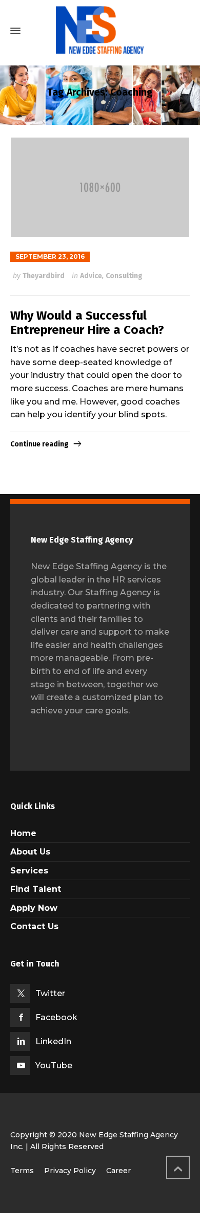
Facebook (56, 1017)
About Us (30, 852)
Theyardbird (44, 276)
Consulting (124, 276)
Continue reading (39, 444)
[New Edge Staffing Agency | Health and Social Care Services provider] (100, 30)
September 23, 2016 (50, 256)
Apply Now (33, 908)
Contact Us (34, 926)
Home (23, 833)
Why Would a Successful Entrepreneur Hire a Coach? (87, 323)
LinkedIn (53, 1041)
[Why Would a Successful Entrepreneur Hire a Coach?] (100, 187)
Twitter (50, 993)
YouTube (53, 1065)
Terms (22, 1170)
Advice (91, 276)
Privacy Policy (70, 1170)
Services (29, 870)
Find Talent (35, 889)
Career (118, 1170)
